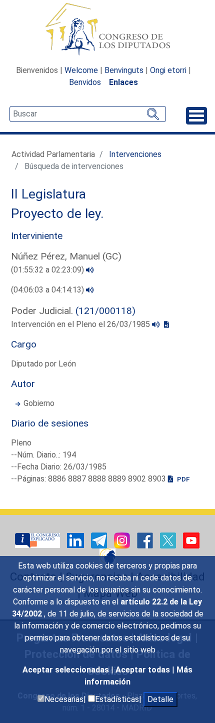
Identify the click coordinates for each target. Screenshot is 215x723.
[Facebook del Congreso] (146, 539)
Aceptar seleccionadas (66, 669)
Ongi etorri (168, 70)
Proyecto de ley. (57, 213)
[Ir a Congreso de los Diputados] (107, 29)
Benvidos (85, 82)
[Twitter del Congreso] (169, 539)
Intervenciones (135, 154)
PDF (183, 479)
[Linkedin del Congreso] (76, 539)
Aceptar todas (144, 669)
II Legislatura (48, 194)
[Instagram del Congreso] (123, 539)
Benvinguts (124, 70)
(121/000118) (106, 310)
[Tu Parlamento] (38, 539)
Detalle (161, 699)
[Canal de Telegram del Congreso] (100, 539)
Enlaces (123, 82)
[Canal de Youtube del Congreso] (191, 539)
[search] (88, 114)
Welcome (81, 70)
